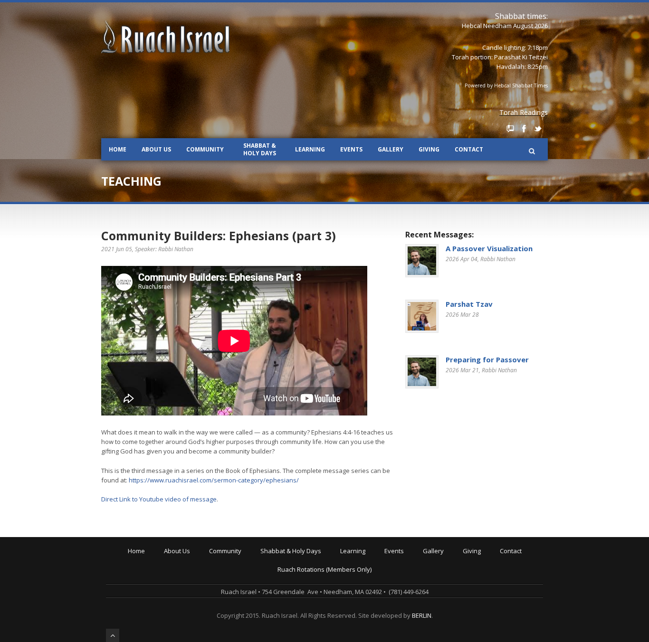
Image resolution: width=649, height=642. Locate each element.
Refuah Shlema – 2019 (418, 572)
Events (351, 149)
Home (117, 149)
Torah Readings (523, 112)
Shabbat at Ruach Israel (296, 559)
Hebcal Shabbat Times (521, 85)
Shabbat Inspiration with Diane (306, 585)
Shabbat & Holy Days (259, 149)
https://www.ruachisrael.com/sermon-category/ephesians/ (214, 480)
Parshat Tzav (469, 304)
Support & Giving (489, 559)
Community (205, 149)
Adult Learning (362, 572)
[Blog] (510, 128)
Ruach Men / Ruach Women (250, 605)
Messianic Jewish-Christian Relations (394, 618)
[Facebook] (524, 128)
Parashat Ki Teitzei (521, 57)
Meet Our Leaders (192, 579)
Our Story (179, 565)
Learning (310, 149)
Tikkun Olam (229, 625)
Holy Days (276, 565)
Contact (469, 149)
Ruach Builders (486, 572)
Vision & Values (188, 572)
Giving (429, 149)
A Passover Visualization (489, 248)
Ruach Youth (229, 572)
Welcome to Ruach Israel (201, 559)
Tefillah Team (230, 618)
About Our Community (242, 559)
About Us (156, 149)
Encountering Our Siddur (377, 585)
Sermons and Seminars (376, 579)
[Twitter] (538, 128)
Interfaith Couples (237, 612)
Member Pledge (487, 565)
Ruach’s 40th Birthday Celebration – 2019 (444, 565)
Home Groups (231, 585)
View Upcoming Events (418, 559)
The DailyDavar (284, 579)
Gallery (390, 149)
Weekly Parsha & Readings (301, 572)
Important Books (366, 599)
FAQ (171, 599)
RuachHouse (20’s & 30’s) (246, 592)
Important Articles (367, 605)
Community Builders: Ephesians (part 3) (218, 235)
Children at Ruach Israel (245, 565)
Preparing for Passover (487, 359)
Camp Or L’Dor (231, 579)
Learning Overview (369, 559)
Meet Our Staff (187, 585)
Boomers (224, 599)
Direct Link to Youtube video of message (159, 499)
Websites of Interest (371, 612)
